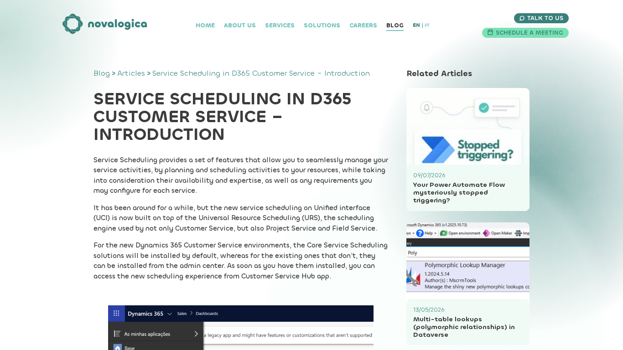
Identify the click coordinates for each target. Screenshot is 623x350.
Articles (131, 73)
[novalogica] (105, 25)
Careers (363, 25)
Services (280, 25)
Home (205, 25)
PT (427, 25)
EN (416, 25)
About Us (240, 25)
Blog (395, 25)
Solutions (322, 25)
